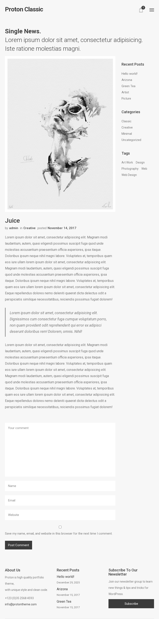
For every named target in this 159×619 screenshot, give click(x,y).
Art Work (127, 162)
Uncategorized (131, 140)
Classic (126, 121)
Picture (126, 98)
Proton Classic (24, 9)
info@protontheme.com (21, 604)
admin (13, 228)
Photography (130, 168)
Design (140, 162)
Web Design (129, 175)
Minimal (127, 134)
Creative (29, 228)
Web (144, 168)
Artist (125, 92)
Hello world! (129, 74)
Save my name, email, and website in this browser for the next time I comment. (58, 533)
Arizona (127, 80)
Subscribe (131, 604)
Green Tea (128, 86)
